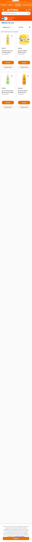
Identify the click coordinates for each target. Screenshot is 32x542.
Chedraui (3, 5)
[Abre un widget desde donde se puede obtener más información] (24, 539)
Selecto (10, 5)
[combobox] (16, 13)
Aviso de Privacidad (19, 536)
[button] (3, 10)
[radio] (29, 27)
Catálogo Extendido (18, 5)
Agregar (8, 62)
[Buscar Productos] (29, 13)
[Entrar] (27, 10)
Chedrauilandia (26, 5)
